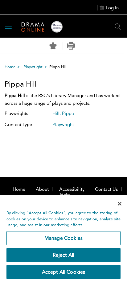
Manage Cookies (63, 238)
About (42, 189)
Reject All (64, 255)
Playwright (33, 66)
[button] (71, 46)
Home (10, 66)
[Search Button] (118, 26)
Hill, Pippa (63, 113)
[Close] (119, 203)
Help (65, 195)
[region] (63, 238)
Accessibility (71, 189)
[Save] (53, 46)
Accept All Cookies (63, 272)
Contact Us (106, 189)
